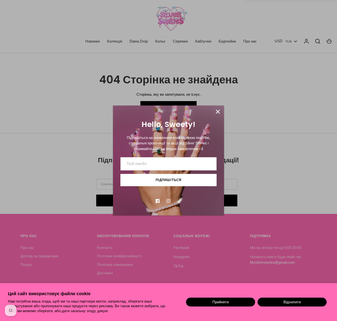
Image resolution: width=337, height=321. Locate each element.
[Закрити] (217, 111)
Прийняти (220, 302)
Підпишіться (168, 180)
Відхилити (292, 302)
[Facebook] (157, 201)
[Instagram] (168, 201)
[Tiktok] (179, 201)
